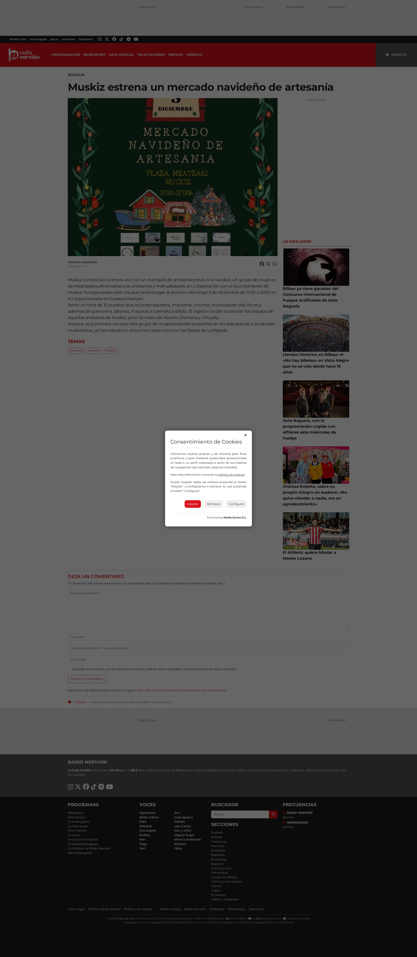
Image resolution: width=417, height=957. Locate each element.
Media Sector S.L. (235, 517)
